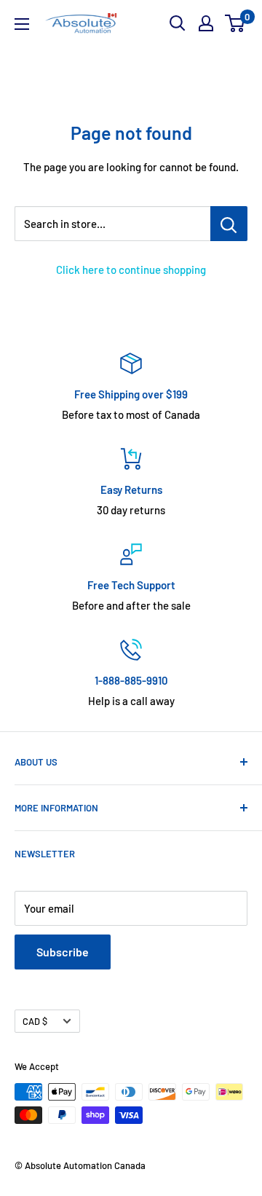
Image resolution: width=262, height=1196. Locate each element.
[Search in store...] (228, 223)
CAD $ (35, 1021)
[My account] (206, 23)
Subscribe (62, 952)
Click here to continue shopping (131, 269)
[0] (235, 23)
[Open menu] (22, 24)
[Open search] (178, 23)
